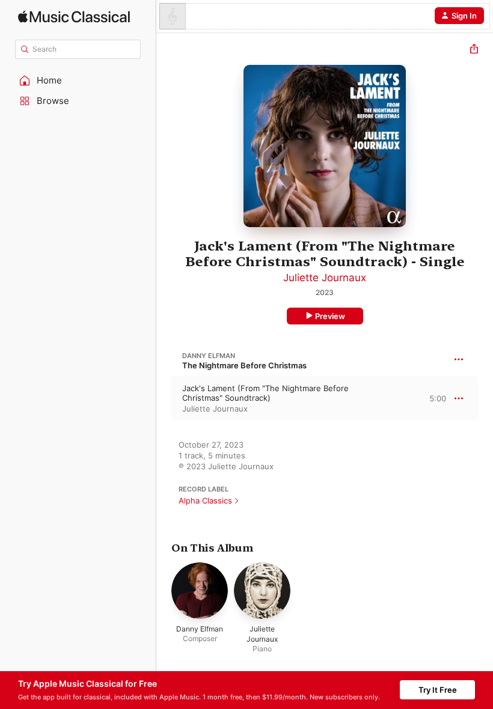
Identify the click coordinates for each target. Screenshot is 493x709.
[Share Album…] (474, 50)
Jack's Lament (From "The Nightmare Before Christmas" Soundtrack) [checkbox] (265, 393)
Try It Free (437, 690)
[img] (74, 16)
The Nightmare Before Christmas (244, 365)
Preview (330, 316)
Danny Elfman (208, 355)
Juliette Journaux (324, 278)
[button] (78, 81)
